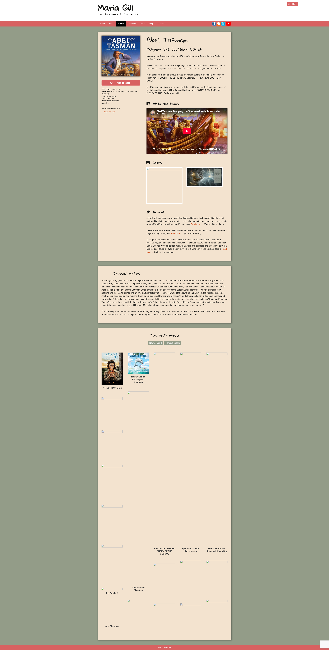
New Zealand (155, 343)
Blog (151, 24)
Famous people (173, 343)
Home (102, 24)
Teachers (132, 24)
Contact (160, 24)
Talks (142, 24)
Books (121, 24)
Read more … (197, 224)
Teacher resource (110, 112)
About (111, 24)
